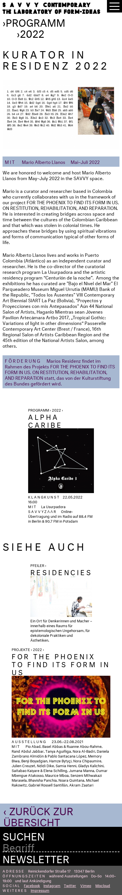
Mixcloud (102, 885)
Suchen (24, 834)
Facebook (32, 885)
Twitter (70, 885)
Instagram (51, 885)
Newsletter (36, 857)
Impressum (40, 890)
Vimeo (85, 885)
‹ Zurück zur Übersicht (38, 815)
